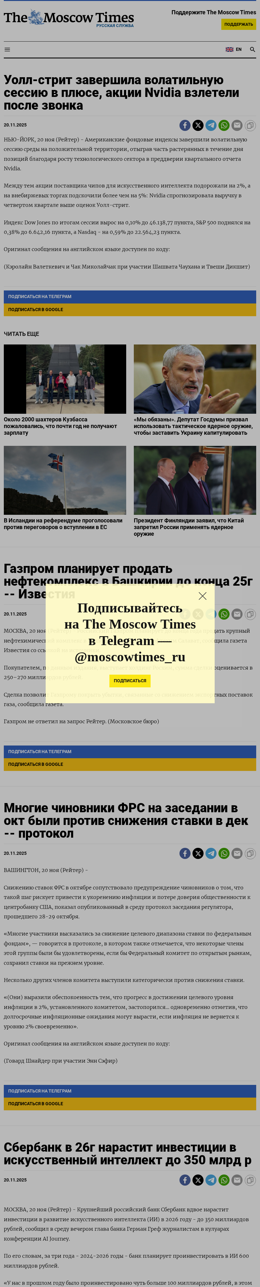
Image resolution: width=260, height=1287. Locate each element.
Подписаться (130, 689)
